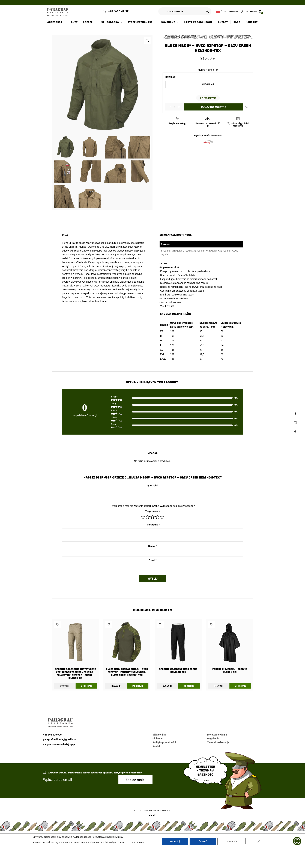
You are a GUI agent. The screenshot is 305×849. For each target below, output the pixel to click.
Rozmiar (170, 77)
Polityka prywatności (164, 742)
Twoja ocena (152, 511)
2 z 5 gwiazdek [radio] (148, 517)
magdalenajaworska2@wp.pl (59, 744)
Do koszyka (86, 686)
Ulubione (157, 738)
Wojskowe (168, 22)
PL (221, 11)
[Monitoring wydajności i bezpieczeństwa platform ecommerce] (152, 815)
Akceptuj (175, 841)
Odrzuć (203, 841)
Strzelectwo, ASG (140, 22)
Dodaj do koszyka (213, 107)
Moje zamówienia (217, 734)
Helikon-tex (212, 69)
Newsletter (234, 11)
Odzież (88, 22)
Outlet (223, 22)
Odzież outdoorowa (199, 36)
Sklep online (184, 36)
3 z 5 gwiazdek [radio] (152, 517)
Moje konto (251, 11)
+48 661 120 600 (118, 11)
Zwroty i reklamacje (218, 742)
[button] (147, 40)
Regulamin (213, 738)
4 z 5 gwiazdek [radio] (157, 517)
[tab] (201, 314)
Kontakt (252, 22)
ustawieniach (138, 842)
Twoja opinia (152, 524)
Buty (74, 22)
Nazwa (152, 546)
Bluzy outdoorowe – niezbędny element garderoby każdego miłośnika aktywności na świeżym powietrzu (207, 37)
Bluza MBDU (69, 242)
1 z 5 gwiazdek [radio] (143, 517)
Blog (237, 22)
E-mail (153, 560)
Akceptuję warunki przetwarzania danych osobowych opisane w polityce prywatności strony (95, 772)
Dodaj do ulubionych (246, 106)
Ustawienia (231, 841)
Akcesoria (54, 22)
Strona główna (171, 36)
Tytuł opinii (152, 485)
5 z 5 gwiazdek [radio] (162, 517)
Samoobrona (110, 22)
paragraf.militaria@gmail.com (60, 739)
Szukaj (207, 11)
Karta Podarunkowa (198, 22)
